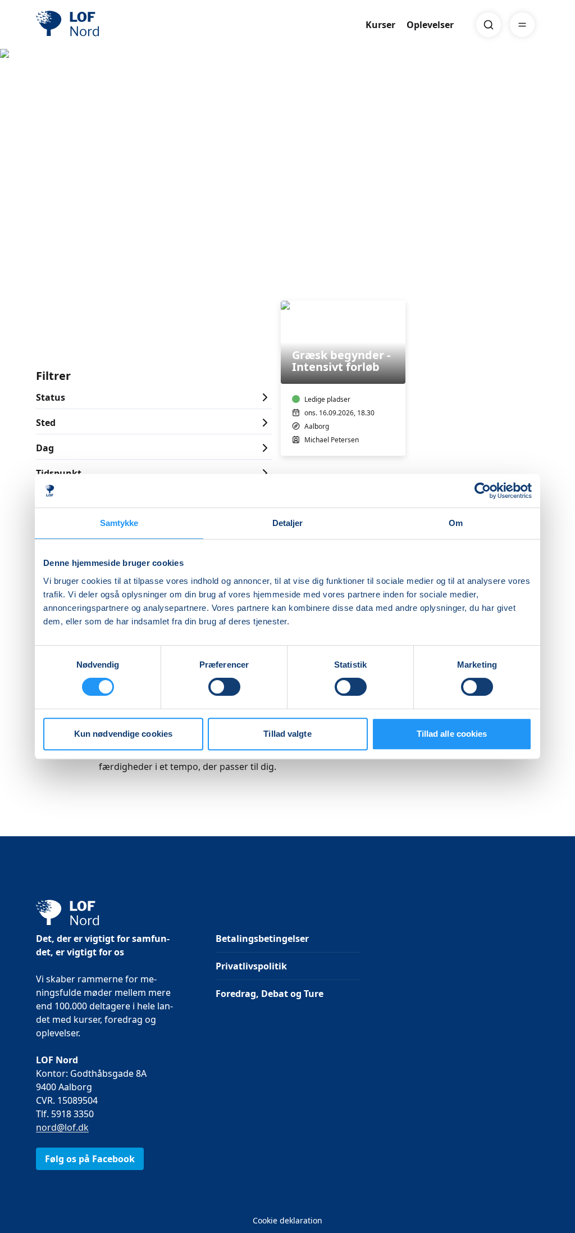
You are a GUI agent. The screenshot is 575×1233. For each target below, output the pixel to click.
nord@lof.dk (62, 1127)
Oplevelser (430, 25)
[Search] (488, 24)
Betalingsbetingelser (262, 938)
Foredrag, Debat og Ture (269, 993)
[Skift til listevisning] (532, 285)
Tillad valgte (287, 733)
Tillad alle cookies (452, 733)
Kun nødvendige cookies (123, 733)
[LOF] (118, 24)
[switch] (224, 687)
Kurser (380, 25)
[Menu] (522, 24)
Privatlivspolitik (251, 966)
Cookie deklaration (287, 1220)
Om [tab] (456, 523)
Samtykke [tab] (119, 523)
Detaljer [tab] (287, 523)
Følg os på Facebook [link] (90, 1159)
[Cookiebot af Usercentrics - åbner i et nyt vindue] (482, 490)
